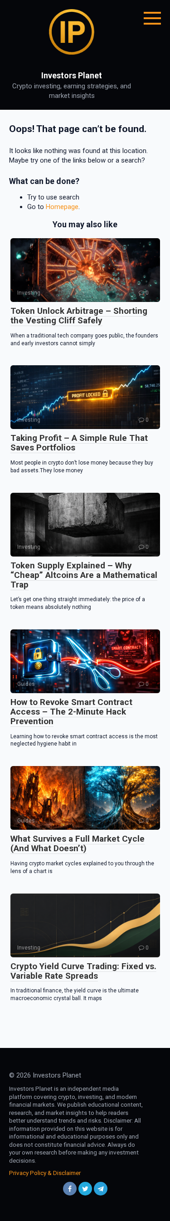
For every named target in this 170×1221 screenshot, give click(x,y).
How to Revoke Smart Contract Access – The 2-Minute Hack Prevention (71, 711)
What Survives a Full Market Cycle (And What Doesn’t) (77, 843)
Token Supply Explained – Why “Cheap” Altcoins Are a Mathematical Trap (83, 575)
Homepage (62, 207)
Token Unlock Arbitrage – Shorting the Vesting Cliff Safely (78, 316)
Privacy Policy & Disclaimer (45, 1172)
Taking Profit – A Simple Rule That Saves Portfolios (79, 443)
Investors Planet (71, 75)
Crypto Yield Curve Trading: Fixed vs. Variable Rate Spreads (83, 971)
